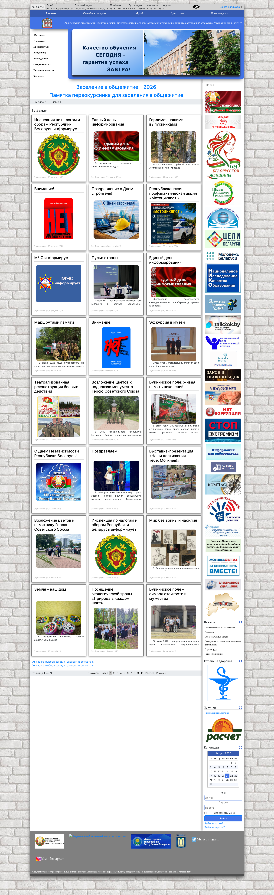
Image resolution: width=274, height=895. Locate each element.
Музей (140, 13)
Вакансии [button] (209, 632)
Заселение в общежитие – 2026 (116, 87)
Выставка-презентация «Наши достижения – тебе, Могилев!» (171, 456)
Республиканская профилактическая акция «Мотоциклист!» (173, 193)
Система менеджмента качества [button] (220, 627)
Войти (223, 818)
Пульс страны (105, 257)
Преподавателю (41, 47)
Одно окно (177, 13)
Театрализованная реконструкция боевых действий (56, 387)
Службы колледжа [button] (95, 13)
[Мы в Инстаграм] (51, 861)
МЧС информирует (52, 257)
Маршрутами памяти (54, 322)
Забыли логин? (213, 823)
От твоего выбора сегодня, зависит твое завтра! (63, 661)
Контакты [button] (38, 76)
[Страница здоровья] (223, 683)
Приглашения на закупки (217, 713)
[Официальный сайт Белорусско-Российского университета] (181, 841)
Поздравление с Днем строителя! (112, 191)
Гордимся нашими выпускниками (166, 122)
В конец (161, 673)
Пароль (223, 802)
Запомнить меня (224, 812)
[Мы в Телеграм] (207, 841)
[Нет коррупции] (223, 412)
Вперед (149, 673)
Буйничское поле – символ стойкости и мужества (167, 594)
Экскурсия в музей (167, 322)
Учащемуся (39, 41)
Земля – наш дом (50, 589)
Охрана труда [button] (211, 649)
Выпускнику (39, 53)
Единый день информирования (108, 122)
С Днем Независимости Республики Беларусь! (56, 453)
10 (142, 673)
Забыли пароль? (214, 827)
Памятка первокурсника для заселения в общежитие (116, 95)
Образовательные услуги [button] (216, 637)
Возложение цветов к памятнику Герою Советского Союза (54, 525)
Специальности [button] (41, 64)
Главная (51, 13)
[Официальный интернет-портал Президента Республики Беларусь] (49, 841)
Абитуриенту (39, 35)
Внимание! (44, 188)
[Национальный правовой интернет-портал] (97, 841)
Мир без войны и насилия (173, 520)
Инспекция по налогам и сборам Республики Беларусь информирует (57, 124)
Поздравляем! (105, 451)
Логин (223, 792)
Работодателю (40, 58)
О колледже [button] (218, 13)
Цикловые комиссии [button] (43, 70)
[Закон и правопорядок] (223, 374)
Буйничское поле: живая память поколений (172, 384)
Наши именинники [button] (214, 654)
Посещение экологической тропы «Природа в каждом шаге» (112, 596)
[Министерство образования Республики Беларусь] (151, 841)
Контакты (38, 6)
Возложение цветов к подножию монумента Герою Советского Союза (115, 387)
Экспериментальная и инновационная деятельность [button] (223, 643)
